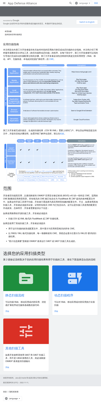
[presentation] (50, 253)
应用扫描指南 (11, 44)
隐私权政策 (14, 392)
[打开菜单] (4, 3)
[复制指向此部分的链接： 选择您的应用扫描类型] (49, 253)
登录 (96, 3)
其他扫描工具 (14, 348)
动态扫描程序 (63, 295)
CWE (51, 59)
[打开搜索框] (70, 3)
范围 (7, 188)
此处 (62, 133)
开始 (7, 311)
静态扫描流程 (14, 295)
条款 (5, 392)
